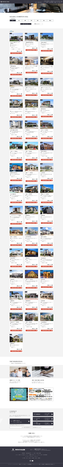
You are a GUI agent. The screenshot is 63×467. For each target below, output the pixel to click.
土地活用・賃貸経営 (51, 2)
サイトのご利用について (24, 464)
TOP (3, 5)
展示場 (36, 2)
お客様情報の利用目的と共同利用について (50, 464)
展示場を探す (23, 453)
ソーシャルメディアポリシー (15, 464)
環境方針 (20, 464)
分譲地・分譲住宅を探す (28, 453)
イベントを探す (33, 453)
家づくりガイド (31, 456)
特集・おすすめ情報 (39, 453)
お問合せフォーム (37, 442)
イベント (44, 2)
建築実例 (55, 2)
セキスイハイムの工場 (39, 454)
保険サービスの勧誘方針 (42, 464)
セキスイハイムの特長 (18, 454)
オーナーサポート (27, 456)
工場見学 (47, 2)
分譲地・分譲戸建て (40, 2)
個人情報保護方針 (30, 464)
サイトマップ (9, 464)
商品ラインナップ (34, 454)
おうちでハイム (36, 456)
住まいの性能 (58, 2)
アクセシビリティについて (35, 464)
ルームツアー (26, 454)
